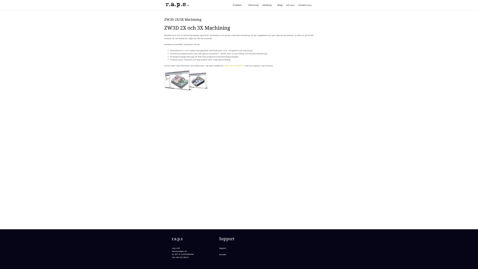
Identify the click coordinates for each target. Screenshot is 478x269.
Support (222, 248)
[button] (243, 5)
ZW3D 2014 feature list (234, 65)
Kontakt (222, 254)
